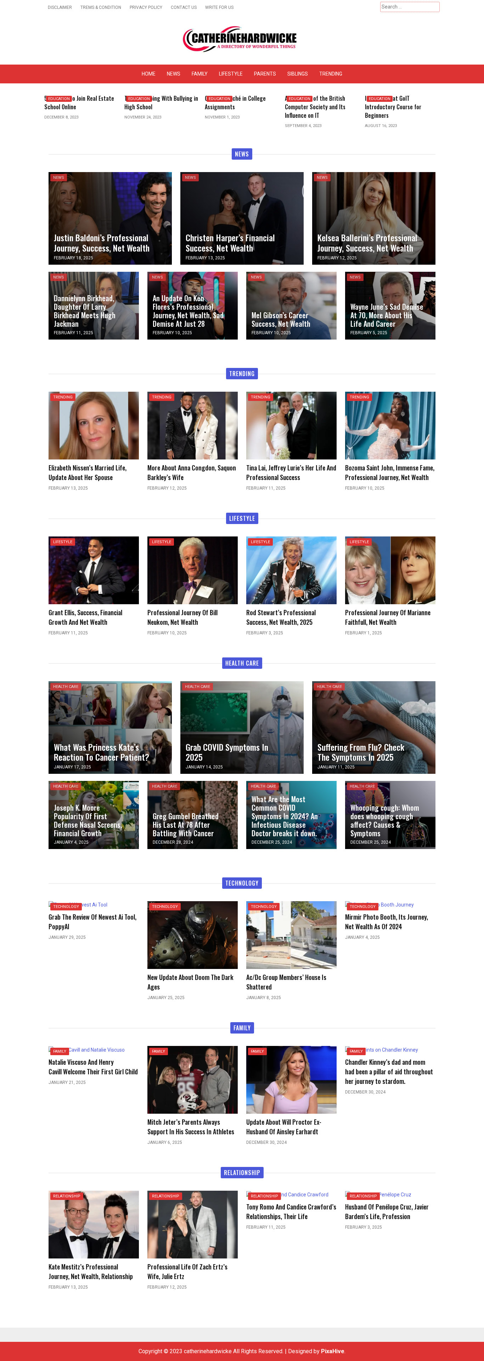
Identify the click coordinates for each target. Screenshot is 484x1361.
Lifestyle (231, 74)
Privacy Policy (146, 7)
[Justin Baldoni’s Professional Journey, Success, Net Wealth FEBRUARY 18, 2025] (110, 217)
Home (149, 74)
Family (200, 74)
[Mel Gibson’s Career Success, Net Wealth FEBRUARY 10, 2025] (291, 305)
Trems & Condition (100, 7)
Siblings (297, 74)
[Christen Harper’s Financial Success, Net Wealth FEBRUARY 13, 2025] (242, 217)
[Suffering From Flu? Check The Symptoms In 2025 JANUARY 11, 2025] (373, 727)
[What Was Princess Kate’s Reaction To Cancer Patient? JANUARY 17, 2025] (110, 727)
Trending (330, 74)
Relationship (66, 1196)
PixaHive (332, 1351)
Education (59, 99)
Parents (265, 74)
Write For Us (219, 7)
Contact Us (184, 7)
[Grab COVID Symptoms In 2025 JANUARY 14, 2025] (242, 727)
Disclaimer (60, 7)
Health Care (65, 686)
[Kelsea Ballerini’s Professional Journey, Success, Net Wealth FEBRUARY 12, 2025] (373, 217)
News (173, 74)
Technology (66, 906)
